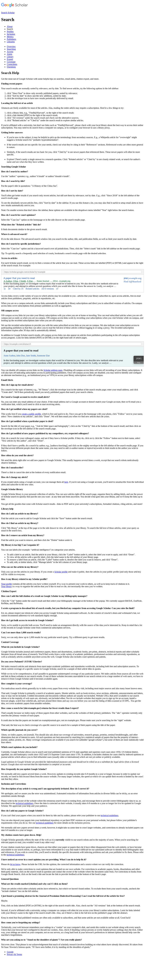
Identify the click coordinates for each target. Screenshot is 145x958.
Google (10, 952)
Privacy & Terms (14, 954)
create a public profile (31, 414)
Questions (11, 67)
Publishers (11, 39)
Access (10, 51)
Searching (11, 49)
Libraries (11, 42)
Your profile (6, 584)
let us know (15, 864)
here (66, 482)
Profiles (10, 31)
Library (10, 56)
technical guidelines (24, 803)
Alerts (9, 54)
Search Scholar (8, 12)
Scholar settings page (53, 370)
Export (10, 59)
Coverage (11, 62)
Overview (11, 46)
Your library (6, 586)
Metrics (10, 36)
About (9, 26)
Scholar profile (61, 572)
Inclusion (11, 34)
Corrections (12, 64)
